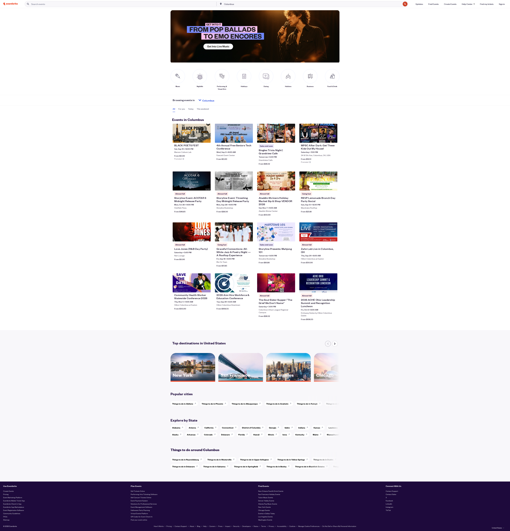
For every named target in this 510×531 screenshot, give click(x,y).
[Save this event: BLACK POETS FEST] (200, 139)
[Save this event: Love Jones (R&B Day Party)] (200, 237)
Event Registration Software (13, 510)
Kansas (317, 427)
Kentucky (299, 434)
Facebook (389, 500)
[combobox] (312, 4)
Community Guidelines (11, 513)
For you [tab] (181, 108)
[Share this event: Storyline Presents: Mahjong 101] (291, 237)
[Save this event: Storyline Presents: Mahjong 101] (285, 237)
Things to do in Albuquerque (245, 403)
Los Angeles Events (265, 516)
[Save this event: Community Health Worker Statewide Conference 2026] (200, 288)
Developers (246, 526)
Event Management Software (141, 507)
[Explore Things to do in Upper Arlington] (272, 459)
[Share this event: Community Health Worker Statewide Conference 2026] (207, 288)
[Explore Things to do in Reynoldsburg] (202, 459)
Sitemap (6, 519)
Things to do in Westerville (219, 459)
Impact (227, 526)
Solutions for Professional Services (144, 504)
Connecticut (227, 427)
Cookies (292, 526)
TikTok (388, 510)
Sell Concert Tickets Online (141, 497)
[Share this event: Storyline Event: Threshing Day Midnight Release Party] (249, 186)
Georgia (272, 427)
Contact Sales (391, 494)
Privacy (271, 526)
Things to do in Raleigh (307, 403)
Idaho (287, 427)
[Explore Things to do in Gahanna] (228, 466)
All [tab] (174, 108)
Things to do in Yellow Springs (291, 459)
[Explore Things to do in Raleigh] (320, 403)
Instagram (389, 507)
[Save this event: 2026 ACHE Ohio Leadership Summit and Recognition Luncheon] (327, 288)
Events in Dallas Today (266, 513)
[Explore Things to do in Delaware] (197, 466)
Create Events (8, 491)
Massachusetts (334, 434)
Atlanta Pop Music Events (267, 504)
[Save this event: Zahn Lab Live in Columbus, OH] (327, 237)
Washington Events (265, 519)
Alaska (175, 434)
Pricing (5, 494)
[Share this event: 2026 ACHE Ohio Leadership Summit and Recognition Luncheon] (333, 288)
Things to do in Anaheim (277, 403)
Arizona (192, 427)
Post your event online (139, 519)
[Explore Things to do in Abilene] (196, 403)
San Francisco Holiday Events (269, 494)
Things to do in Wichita (336, 403)
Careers (212, 526)
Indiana (301, 427)
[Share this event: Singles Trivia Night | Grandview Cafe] (291, 139)
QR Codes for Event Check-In (141, 516)
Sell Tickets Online (138, 491)
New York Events (264, 507)
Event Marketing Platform (12, 497)
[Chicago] (336, 379)
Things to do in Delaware (183, 466)
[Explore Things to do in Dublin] (336, 459)
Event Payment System (139, 500)
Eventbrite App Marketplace (13, 507)
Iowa (284, 434)
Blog (198, 526)
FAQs (5, 516)
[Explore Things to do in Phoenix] (226, 403)
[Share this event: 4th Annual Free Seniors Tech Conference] (249, 139)
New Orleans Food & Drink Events (270, 491)
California (208, 427)
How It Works (159, 526)
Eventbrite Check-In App (12, 504)
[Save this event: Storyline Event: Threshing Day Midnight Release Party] (242, 186)
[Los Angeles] (288, 379)
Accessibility (281, 526)
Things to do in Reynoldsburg (185, 459)
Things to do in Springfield (246, 466)
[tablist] (191, 109)
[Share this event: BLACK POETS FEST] (207, 139)
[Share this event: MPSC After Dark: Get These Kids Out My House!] (333, 139)
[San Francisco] (240, 379)
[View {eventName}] (192, 133)
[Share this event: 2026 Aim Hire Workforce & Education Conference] (249, 288)
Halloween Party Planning (140, 510)
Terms (263, 526)
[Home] (10, 4)
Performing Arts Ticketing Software (144, 494)
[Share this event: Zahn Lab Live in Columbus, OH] (333, 237)
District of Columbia (251, 427)
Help (205, 526)
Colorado (208, 434)
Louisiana (333, 427)
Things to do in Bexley (276, 466)
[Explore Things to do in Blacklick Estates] (327, 466)
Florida (241, 434)
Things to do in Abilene (182, 403)
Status (256, 526)
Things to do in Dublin (323, 459)
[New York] (193, 379)
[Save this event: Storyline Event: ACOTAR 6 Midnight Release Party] (200, 186)
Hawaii (256, 434)
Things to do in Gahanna (214, 466)
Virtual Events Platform (139, 513)
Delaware (225, 434)
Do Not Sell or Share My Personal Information (339, 526)
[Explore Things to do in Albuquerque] (260, 403)
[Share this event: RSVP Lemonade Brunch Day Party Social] (333, 186)
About (192, 526)
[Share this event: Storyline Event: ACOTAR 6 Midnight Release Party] (207, 186)
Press (220, 526)
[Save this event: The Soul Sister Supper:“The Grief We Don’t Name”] (285, 288)
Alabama (176, 427)
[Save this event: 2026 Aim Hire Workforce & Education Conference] (242, 288)
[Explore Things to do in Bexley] (289, 466)
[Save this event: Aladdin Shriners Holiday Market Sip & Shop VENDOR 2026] (285, 186)
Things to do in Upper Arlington (254, 459)
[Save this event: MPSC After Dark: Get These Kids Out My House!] (327, 139)
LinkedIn (389, 504)
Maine (315, 434)
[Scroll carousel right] (335, 344)
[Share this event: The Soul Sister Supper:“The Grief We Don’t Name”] (291, 288)
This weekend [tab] (203, 108)
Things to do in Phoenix (212, 403)
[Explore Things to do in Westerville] (234, 459)
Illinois (271, 434)
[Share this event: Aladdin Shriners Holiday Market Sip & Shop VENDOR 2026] (291, 186)
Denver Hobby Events (266, 500)
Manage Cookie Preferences (309, 526)
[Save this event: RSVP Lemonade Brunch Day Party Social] (327, 186)
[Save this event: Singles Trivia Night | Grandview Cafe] (285, 139)
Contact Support (392, 491)
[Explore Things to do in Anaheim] (291, 403)
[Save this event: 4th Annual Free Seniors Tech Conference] (242, 139)
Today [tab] (191, 108)
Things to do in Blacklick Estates (310, 466)
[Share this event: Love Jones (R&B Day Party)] (207, 237)
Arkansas (191, 434)
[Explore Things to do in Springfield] (261, 466)
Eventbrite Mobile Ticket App (14, 500)
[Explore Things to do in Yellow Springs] (308, 459)
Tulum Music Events (265, 497)
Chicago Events (264, 510)
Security (236, 526)
